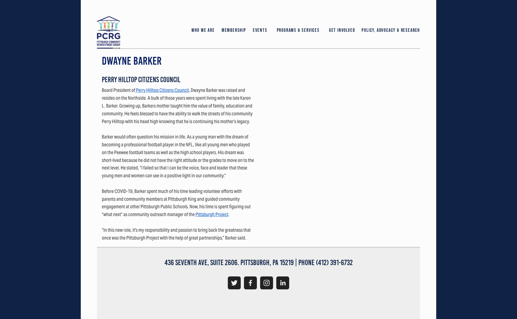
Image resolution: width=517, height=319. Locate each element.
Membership (234, 30)
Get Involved (342, 30)
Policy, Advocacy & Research (391, 30)
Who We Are (203, 30)
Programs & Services (298, 30)
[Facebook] (250, 282)
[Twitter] (234, 282)
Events (260, 30)
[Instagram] (266, 282)
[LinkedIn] (282, 282)
